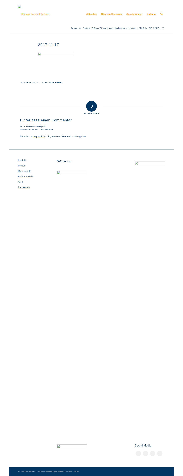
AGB (20, 182)
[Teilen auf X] (145, 453)
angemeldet (39, 136)
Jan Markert (55, 82)
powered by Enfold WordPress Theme (62, 471)
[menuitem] (91, 14)
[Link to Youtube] (159, 453)
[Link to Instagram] (152, 453)
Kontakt (22, 160)
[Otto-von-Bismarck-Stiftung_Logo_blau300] (33, 14)
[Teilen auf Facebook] (138, 453)
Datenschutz (24, 171)
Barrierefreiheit (25, 176)
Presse (21, 165)
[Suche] (161, 14)
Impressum (24, 187)
